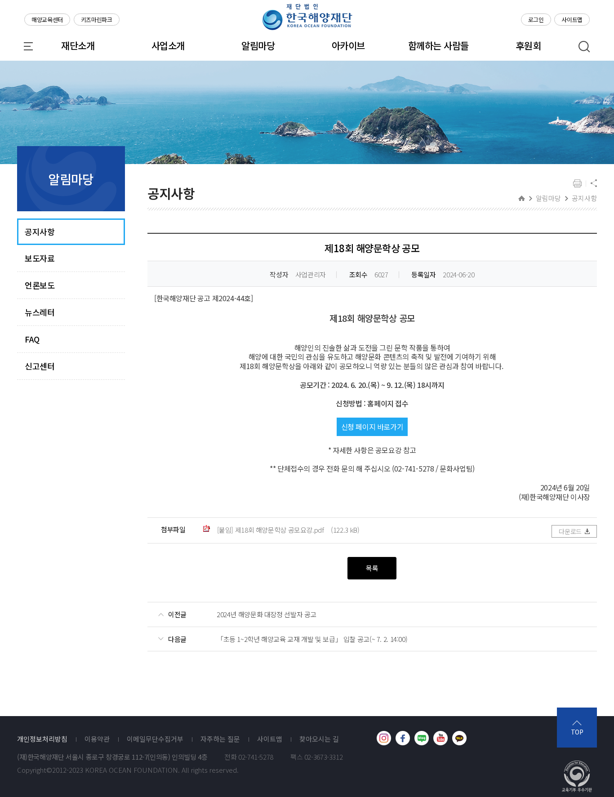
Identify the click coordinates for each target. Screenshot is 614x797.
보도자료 (39, 258)
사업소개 (168, 45)
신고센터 (39, 366)
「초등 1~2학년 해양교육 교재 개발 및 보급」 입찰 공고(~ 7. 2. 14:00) (312, 639)
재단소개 (77, 45)
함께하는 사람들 (438, 45)
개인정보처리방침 (42, 739)
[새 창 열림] (384, 738)
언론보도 (39, 285)
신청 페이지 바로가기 (372, 426)
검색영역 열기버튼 (584, 47)
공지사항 (39, 232)
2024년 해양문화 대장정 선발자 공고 (266, 614)
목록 (372, 568)
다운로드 (570, 531)
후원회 (528, 45)
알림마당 (258, 45)
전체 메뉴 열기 (28, 46)
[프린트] (577, 184)
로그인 (536, 19)
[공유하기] (594, 184)
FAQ (32, 339)
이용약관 (97, 739)
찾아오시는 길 (319, 739)
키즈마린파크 (96, 19)
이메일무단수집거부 (155, 739)
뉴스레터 (39, 312)
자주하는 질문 (220, 739)
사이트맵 (572, 19)
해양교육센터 (47, 19)
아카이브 (348, 45)
